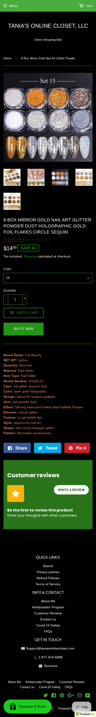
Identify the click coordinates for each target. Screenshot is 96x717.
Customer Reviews (48, 613)
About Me (48, 601)
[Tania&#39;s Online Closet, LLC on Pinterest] (61, 696)
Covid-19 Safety (48, 625)
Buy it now (23, 329)
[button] (27, 240)
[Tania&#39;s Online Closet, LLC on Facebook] (53, 696)
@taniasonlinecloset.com (56, 648)
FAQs (48, 631)
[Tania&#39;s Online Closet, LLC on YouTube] (87, 696)
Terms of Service (48, 584)
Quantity (9, 290)
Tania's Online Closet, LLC (48, 26)
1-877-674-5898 (50, 657)
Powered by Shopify (71, 708)
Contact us (48, 619)
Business (51, 666)
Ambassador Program (48, 607)
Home (7, 58)
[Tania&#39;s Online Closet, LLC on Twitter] (45, 696)
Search (48, 566)
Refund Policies (48, 578)
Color (7, 269)
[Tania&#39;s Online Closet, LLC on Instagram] (79, 696)
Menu (13, 6)
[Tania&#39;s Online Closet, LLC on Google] (71, 696)
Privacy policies (48, 572)
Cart (89, 6)
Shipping (30, 256)
